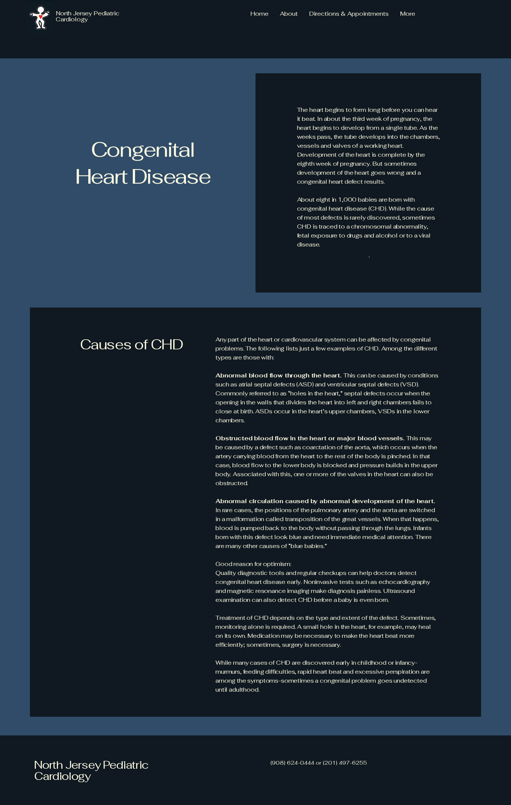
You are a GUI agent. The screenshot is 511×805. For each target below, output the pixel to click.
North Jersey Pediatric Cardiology (91, 770)
